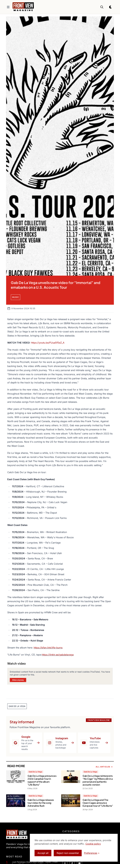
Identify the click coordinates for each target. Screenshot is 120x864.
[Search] (102, 7)
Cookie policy (93, 843)
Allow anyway (18, 680)
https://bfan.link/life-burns (48, 647)
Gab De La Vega (35, 772)
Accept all (42, 853)
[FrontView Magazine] (16, 834)
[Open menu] (8, 7)
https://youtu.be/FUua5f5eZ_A (47, 342)
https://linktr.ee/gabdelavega (58, 654)
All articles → (104, 767)
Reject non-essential (68, 853)
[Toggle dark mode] (110, 7)
